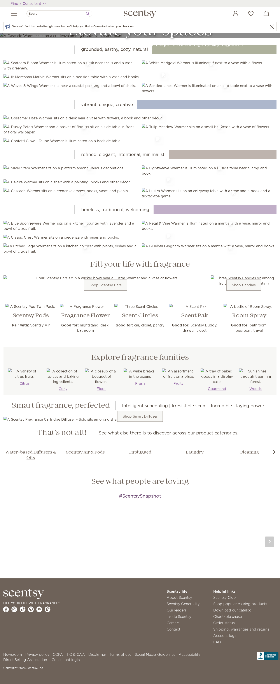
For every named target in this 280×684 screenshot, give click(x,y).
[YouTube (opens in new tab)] (39, 609)
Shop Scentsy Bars (105, 285)
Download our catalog (232, 610)
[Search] (87, 13)
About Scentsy (179, 597)
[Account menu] (231, 14)
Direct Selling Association (25, 659)
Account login (225, 635)
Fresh (140, 383)
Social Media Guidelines (155, 654)
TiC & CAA (75, 654)
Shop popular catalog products (240, 603)
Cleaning (249, 452)
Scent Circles (140, 315)
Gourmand (217, 388)
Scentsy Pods (31, 315)
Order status (224, 622)
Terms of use (120, 654)
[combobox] (59, 13)
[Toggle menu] (14, 13)
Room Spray (249, 315)
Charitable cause (227, 616)
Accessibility (189, 654)
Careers (173, 622)
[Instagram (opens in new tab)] (14, 609)
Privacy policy (37, 654)
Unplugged (139, 452)
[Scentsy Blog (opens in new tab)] (47, 609)
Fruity (178, 383)
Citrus (24, 383)
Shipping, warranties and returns (241, 629)
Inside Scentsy (179, 616)
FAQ (217, 642)
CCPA (58, 654)
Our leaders (177, 610)
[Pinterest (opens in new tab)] (31, 609)
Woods (255, 388)
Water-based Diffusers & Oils (30, 455)
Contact (173, 629)
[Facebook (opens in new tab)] (6, 609)
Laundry (195, 452)
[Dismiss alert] (271, 26)
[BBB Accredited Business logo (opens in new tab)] (268, 655)
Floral (101, 388)
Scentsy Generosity (183, 603)
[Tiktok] (22, 609)
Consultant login (66, 659)
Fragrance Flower (85, 315)
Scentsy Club (224, 597)
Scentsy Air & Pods (85, 452)
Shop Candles (244, 285)
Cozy (63, 388)
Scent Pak (194, 315)
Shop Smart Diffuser (140, 416)
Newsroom (12, 654)
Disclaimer (97, 654)
